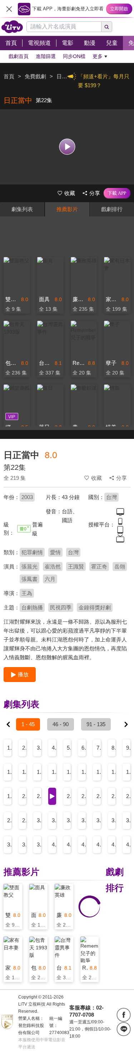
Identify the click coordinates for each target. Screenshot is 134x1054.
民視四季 (60, 607)
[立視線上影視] (12, 26)
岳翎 (119, 566)
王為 (26, 593)
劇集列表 (22, 209)
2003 (27, 497)
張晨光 (29, 566)
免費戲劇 (35, 76)
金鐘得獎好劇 (95, 607)
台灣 (111, 497)
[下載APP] (117, 193)
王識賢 (76, 566)
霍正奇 (99, 566)
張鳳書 (29, 579)
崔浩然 (53, 566)
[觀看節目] (67, 147)
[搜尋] (106, 26)
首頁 (9, 76)
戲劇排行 (112, 209)
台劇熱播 (32, 607)
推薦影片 (67, 209)
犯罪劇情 (32, 552)
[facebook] (123, 1015)
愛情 (55, 552)
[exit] (9, 9)
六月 (50, 579)
